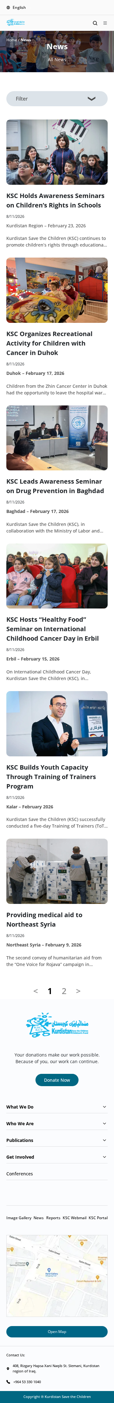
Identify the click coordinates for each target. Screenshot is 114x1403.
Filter (22, 98)
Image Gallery (18, 1217)
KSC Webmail (74, 1217)
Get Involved (20, 1157)
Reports (53, 1217)
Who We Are (20, 1123)
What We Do (20, 1107)
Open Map (57, 1331)
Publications (19, 1140)
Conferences (19, 1174)
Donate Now (57, 1080)
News (39, 1217)
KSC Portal (98, 1217)
